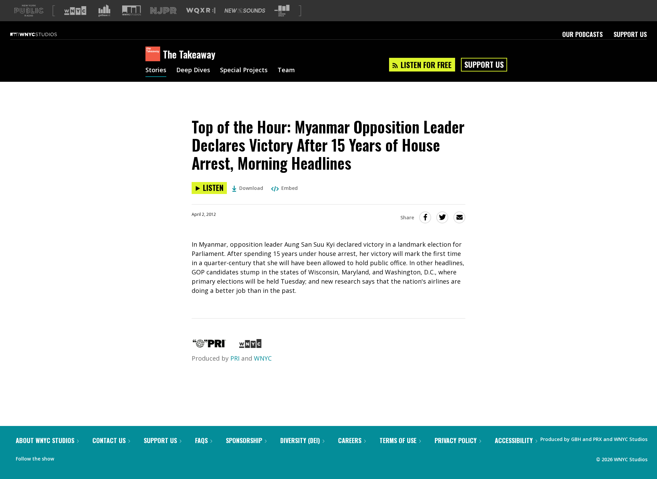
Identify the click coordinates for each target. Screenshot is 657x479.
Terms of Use (397, 440)
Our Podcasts (582, 34)
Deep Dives (193, 70)
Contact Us (109, 440)
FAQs (201, 440)
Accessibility (514, 440)
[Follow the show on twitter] (77, 457)
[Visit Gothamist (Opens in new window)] (104, 10)
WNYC (263, 358)
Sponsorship (244, 440)
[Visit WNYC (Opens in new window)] (75, 10)
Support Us (630, 34)
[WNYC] (250, 345)
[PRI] (209, 345)
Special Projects (244, 70)
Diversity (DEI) (300, 440)
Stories (155, 70)
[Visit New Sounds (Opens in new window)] (244, 10)
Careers (349, 440)
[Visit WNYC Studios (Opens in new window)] (131, 10)
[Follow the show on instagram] (90, 457)
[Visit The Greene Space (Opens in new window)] (281, 11)
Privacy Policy (456, 440)
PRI (235, 358)
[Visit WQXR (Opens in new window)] (200, 11)
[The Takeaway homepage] (154, 54)
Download (251, 188)
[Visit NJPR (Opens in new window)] (163, 10)
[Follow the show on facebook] (64, 457)
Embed (289, 188)
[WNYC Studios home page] (42, 34)
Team (286, 70)
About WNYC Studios (45, 440)
